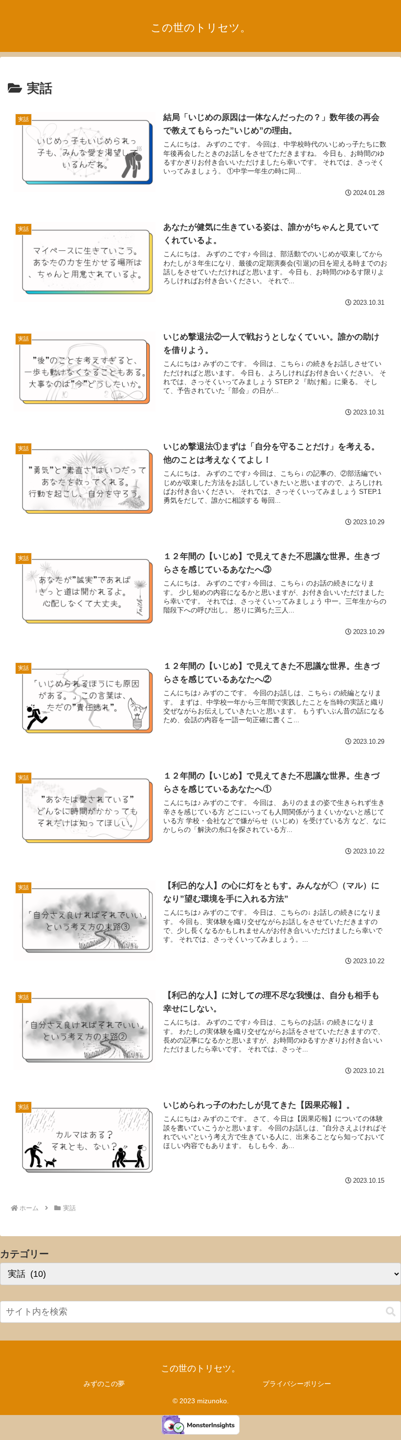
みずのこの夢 (104, 1384)
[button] (391, 1312)
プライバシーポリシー (297, 1384)
